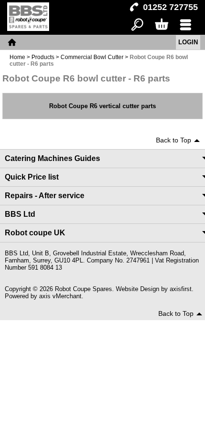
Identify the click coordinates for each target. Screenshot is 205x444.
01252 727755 (170, 7)
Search (137, 25)
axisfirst (181, 289)
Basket (161, 25)
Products (42, 57)
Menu (185, 25)
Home (12, 42)
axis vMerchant (60, 296)
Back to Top (173, 140)
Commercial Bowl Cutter (92, 57)
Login (188, 42)
